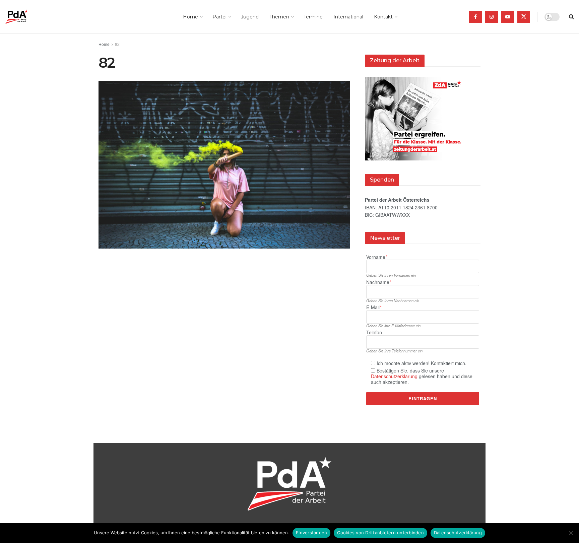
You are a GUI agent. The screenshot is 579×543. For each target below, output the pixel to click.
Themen (279, 17)
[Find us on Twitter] (523, 16)
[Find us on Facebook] (475, 16)
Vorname (376, 257)
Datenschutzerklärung (394, 376)
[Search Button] (571, 16)
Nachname (378, 282)
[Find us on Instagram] (491, 16)
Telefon (374, 332)
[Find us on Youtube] (507, 16)
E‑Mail (373, 307)
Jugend (250, 17)
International (348, 17)
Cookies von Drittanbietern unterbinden (380, 532)
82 (117, 44)
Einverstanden (311, 532)
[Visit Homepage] (26, 16)
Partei (219, 17)
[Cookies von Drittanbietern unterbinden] (570, 533)
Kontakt (383, 17)
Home (190, 17)
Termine (313, 17)
